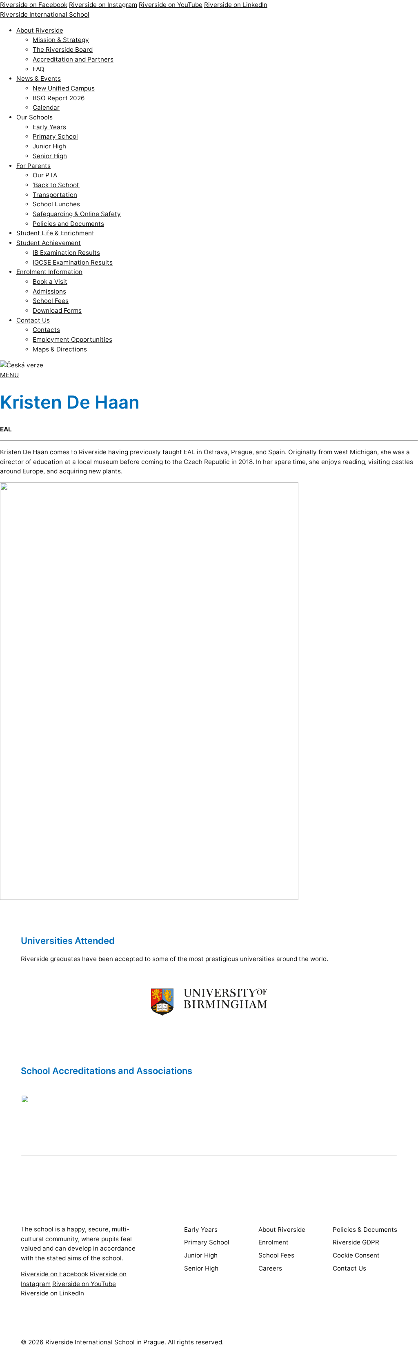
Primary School (55, 136)
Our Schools (34, 117)
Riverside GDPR (356, 1242)
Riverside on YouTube (170, 5)
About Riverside (39, 30)
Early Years (49, 127)
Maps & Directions (60, 349)
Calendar (46, 107)
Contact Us (33, 320)
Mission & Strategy (61, 40)
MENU (9, 375)
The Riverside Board (63, 49)
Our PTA (45, 175)
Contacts (46, 330)
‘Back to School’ (56, 185)
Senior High (50, 156)
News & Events (38, 78)
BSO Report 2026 (59, 98)
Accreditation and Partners (73, 59)
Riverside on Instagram (103, 5)
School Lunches (56, 204)
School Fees (51, 301)
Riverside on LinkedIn (235, 5)
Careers (270, 1268)
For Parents (33, 166)
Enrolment (273, 1242)
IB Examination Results (66, 252)
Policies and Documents (68, 224)
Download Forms (57, 310)
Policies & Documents (365, 1229)
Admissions (49, 291)
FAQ (38, 69)
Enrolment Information (49, 272)
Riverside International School (44, 14)
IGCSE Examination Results (73, 262)
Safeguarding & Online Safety (77, 214)
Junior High (49, 146)
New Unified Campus (64, 88)
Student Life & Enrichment (55, 233)
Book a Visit (50, 281)
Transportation (55, 195)
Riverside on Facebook (33, 5)
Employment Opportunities (72, 339)
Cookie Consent (356, 1255)
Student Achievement (48, 243)
